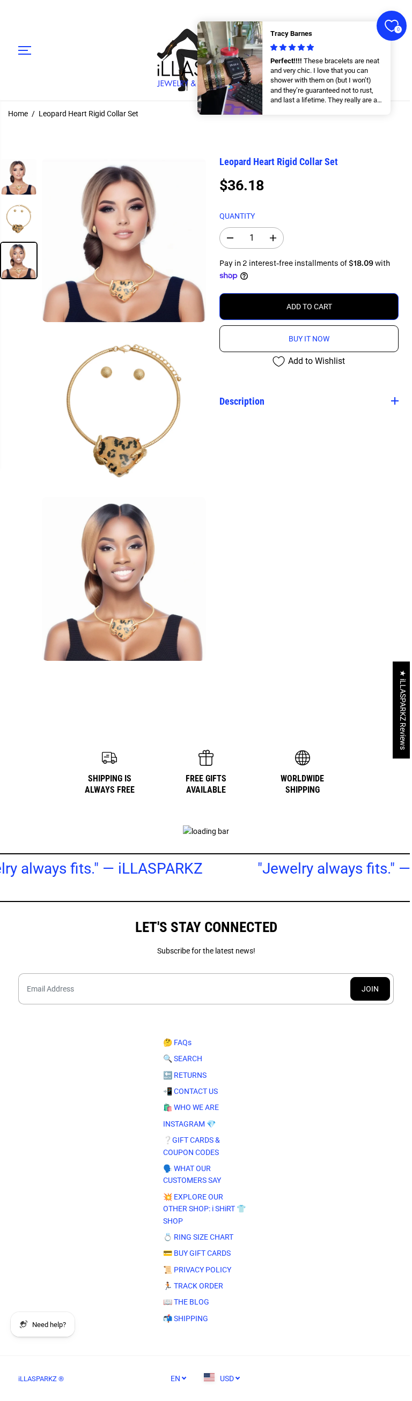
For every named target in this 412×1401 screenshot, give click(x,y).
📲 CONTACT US (188, 1091)
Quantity (237, 216)
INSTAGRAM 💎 (187, 1124)
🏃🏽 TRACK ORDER (191, 1285)
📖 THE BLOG (184, 1302)
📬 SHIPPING (183, 1318)
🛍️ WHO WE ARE (189, 1107)
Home (18, 113)
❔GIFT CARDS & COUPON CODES (189, 1146)
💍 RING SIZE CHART (196, 1237)
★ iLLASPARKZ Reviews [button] (397, 710)
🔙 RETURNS (182, 1074)
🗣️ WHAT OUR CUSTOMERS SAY (190, 1174)
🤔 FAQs (175, 1042)
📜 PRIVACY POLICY (195, 1269)
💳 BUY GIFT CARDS (195, 1253)
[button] (24, 50)
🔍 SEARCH (180, 1058)
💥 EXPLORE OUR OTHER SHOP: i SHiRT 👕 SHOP (202, 1208)
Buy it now (309, 338)
